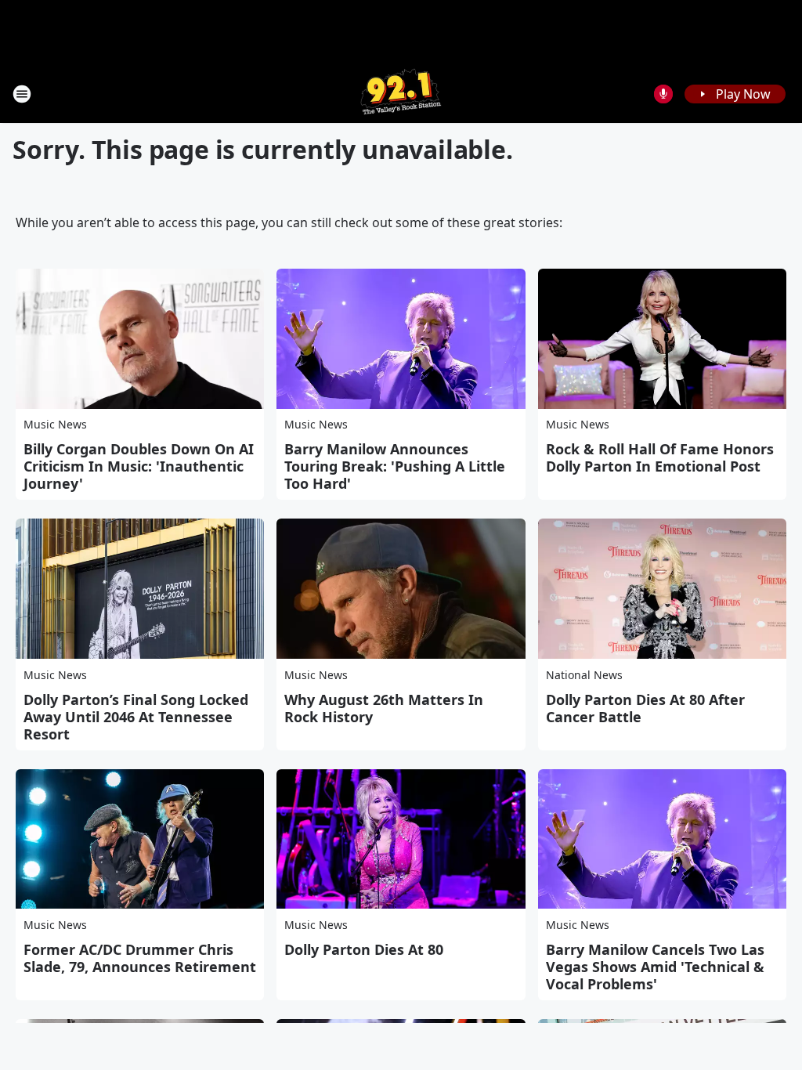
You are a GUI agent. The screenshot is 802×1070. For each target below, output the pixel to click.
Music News (55, 424)
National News (584, 674)
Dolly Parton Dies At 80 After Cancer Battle (645, 708)
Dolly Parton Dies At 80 (363, 949)
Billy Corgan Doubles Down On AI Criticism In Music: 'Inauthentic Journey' (138, 466)
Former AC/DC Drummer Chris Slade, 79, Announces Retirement (139, 958)
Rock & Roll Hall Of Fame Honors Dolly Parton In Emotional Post (660, 457)
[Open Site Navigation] (22, 94)
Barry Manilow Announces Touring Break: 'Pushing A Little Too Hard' (394, 466)
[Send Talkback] (663, 94)
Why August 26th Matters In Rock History (383, 708)
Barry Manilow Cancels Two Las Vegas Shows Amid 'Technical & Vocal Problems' (655, 966)
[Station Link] (401, 93)
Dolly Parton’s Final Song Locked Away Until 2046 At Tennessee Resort (135, 717)
